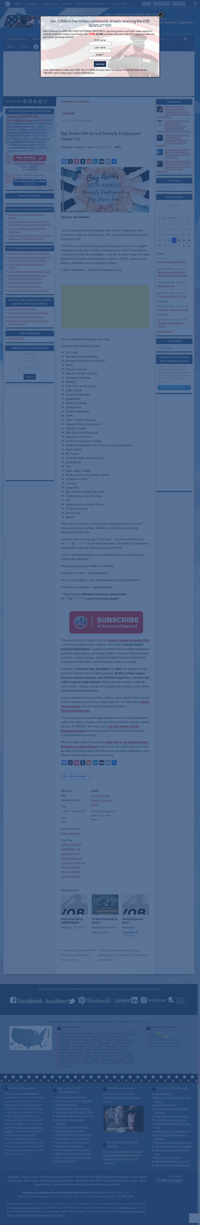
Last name (100, 47)
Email (100, 54)
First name (100, 40)
